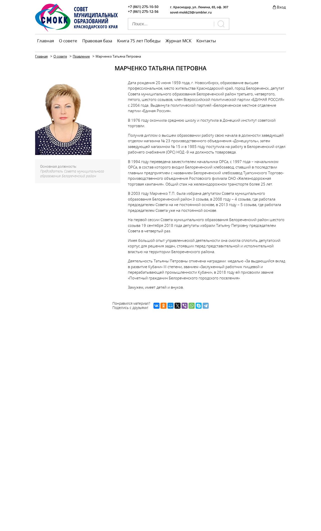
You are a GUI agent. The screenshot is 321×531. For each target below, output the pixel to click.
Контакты (206, 41)
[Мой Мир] (171, 306)
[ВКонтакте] (156, 306)
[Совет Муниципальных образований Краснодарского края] (76, 30)
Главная (45, 41)
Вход (281, 7)
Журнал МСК (178, 41)
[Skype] (199, 306)
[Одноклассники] (163, 306)
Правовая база (97, 41)
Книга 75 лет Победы (138, 41)
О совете (68, 41)
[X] (178, 306)
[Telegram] (206, 306)
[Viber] (185, 306)
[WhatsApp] (192, 306)
